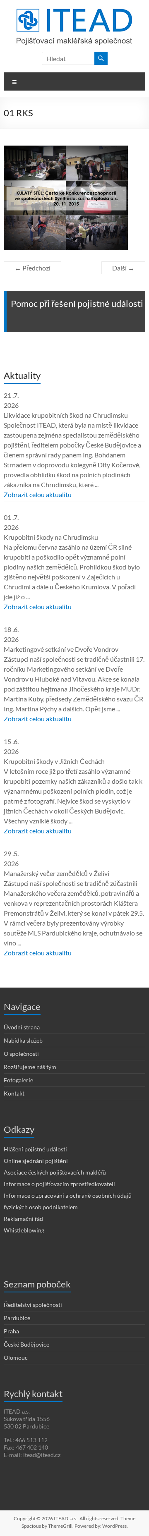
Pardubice (17, 1317)
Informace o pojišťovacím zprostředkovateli (59, 1183)
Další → (123, 268)
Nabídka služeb (23, 1040)
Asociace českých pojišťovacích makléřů (55, 1172)
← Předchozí (32, 268)
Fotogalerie (18, 1080)
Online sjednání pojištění (36, 1160)
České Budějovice (26, 1344)
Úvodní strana (22, 1027)
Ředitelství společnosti (33, 1304)
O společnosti (21, 1053)
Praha (11, 1331)
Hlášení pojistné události (35, 1149)
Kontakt (14, 1093)
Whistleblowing (24, 1230)
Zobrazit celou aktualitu (38, 494)
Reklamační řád (23, 1218)
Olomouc (16, 1357)
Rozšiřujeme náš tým (30, 1066)
